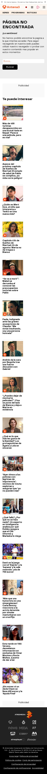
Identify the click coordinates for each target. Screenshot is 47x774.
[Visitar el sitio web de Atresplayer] (18, 740)
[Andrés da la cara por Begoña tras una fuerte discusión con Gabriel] (13, 349)
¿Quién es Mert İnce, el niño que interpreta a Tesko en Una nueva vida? (11, 209)
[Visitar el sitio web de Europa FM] (23, 734)
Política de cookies (13, 760)
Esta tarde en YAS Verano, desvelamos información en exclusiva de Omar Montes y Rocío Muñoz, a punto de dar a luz (12, 652)
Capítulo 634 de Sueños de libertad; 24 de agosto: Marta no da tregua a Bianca (12, 246)
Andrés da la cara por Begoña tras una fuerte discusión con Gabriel (12, 364)
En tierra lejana (10, 2)
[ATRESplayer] (38, 7)
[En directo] (26, 7)
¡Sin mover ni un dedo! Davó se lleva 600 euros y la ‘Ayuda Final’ (12, 690)
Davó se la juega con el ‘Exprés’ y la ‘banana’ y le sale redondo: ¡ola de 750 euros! (12, 567)
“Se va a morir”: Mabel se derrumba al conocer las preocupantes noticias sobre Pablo (11, 286)
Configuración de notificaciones (17, 768)
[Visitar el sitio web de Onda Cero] (12, 734)
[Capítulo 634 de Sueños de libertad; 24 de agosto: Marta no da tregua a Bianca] (13, 230)
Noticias (32, 13)
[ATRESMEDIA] (23, 714)
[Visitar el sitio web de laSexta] (23, 722)
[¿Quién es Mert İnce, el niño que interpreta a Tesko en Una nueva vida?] (13, 194)
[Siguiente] (45, 2)
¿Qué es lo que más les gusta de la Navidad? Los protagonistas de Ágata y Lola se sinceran (12, 442)
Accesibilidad (37, 768)
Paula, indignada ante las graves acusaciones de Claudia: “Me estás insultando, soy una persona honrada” (12, 326)
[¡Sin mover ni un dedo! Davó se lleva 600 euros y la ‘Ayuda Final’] (13, 676)
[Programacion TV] (32, 7)
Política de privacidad (29, 756)
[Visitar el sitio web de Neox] (34, 722)
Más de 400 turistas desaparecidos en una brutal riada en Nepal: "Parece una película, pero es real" (12, 130)
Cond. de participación (32, 760)
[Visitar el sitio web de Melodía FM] (34, 734)
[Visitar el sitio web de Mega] (23, 728)
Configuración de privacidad (23, 764)
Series (6, 13)
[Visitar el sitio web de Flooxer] (31, 740)
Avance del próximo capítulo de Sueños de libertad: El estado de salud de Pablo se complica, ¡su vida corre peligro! (12, 171)
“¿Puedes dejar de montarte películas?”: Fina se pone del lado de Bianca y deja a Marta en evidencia (12, 403)
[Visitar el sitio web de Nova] (12, 728)
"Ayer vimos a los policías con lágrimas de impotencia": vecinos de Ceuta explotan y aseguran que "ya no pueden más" (12, 483)
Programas (18, 13)
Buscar (10, 67)
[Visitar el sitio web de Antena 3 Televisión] (12, 722)
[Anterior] (2, 2)
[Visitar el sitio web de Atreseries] (34, 728)
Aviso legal (14, 756)
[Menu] (44, 7)
